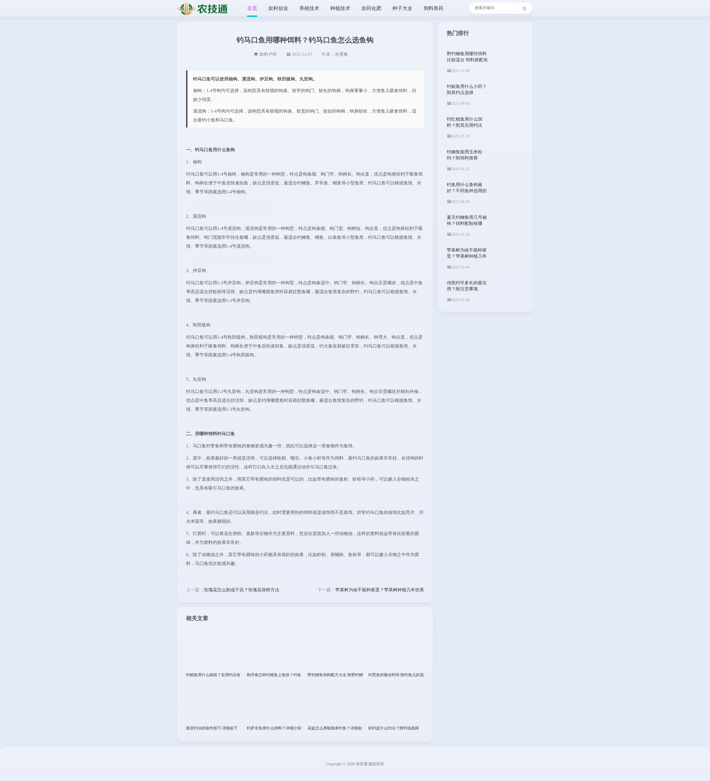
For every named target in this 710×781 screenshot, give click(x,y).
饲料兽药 (433, 8)
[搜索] (524, 8)
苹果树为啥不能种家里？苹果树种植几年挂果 (379, 589)
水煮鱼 (341, 54)
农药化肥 (371, 8)
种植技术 (340, 8)
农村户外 (268, 54)
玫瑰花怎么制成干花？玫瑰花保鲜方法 (241, 589)
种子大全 (402, 8)
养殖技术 (309, 8)
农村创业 (278, 8)
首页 (252, 8)
